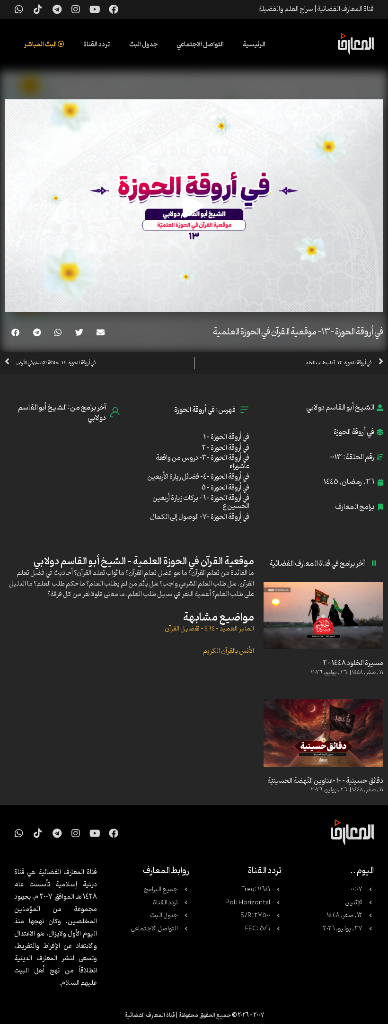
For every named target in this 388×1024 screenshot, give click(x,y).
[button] (100, 332)
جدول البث (143, 45)
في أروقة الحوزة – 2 (225, 448)
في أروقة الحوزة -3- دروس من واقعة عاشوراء (202, 462)
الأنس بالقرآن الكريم (228, 651)
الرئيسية (254, 45)
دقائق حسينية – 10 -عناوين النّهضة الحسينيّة (325, 781)
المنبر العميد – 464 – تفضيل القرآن (209, 629)
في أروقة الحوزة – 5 (225, 488)
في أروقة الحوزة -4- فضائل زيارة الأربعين (198, 477)
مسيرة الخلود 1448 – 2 (353, 663)
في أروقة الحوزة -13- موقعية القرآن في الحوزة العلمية (298, 332)
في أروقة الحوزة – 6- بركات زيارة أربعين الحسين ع (200, 502)
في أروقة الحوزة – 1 (226, 437)
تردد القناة (96, 45)
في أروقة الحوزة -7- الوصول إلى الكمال (199, 517)
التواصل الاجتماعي (200, 45)
